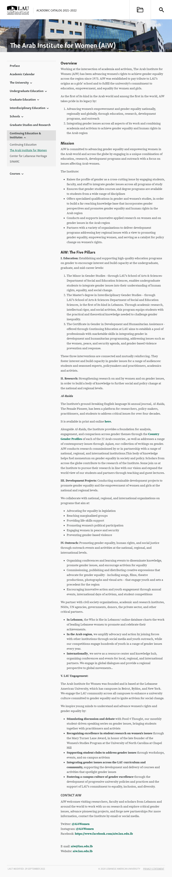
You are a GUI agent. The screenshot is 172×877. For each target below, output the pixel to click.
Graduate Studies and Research (30, 124)
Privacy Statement (153, 868)
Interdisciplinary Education (27, 107)
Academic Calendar (22, 74)
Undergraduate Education (27, 90)
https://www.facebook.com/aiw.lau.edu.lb (104, 834)
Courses (15, 173)
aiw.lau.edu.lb (83, 851)
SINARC (14, 161)
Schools (15, 116)
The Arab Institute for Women (28, 150)
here (108, 421)
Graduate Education (23, 99)
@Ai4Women (81, 824)
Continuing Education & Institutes (25, 135)
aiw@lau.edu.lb (82, 846)
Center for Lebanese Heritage (28, 156)
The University (19, 82)
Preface (15, 65)
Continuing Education (23, 144)
